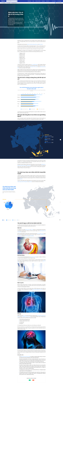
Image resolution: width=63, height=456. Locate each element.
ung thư (24, 165)
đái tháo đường (32, 44)
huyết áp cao (43, 164)
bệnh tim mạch (27, 229)
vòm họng (40, 289)
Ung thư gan (19, 181)
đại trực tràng (24, 181)
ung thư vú (30, 181)
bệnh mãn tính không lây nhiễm (25, 356)
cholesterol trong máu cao (26, 316)
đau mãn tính (29, 165)
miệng (38, 289)
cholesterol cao (43, 234)
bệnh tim (28, 44)
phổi (26, 181)
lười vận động (31, 235)
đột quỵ (36, 44)
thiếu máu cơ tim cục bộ (34, 66)
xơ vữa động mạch (34, 64)
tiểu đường (26, 235)
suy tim (32, 229)
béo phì (43, 315)
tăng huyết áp (42, 230)
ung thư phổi (34, 289)
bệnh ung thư (41, 44)
